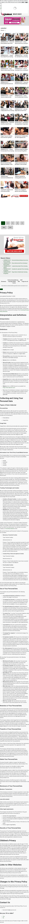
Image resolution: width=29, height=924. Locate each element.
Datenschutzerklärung (13, 280)
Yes (4, 916)
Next (4, 227)
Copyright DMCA (12, 281)
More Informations (20, 5)
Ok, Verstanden (10, 5)
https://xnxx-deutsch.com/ (9, 387)
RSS (19, 281)
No (3, 917)
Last (10, 227)
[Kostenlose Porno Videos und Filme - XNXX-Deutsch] (11, 13)
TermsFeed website (9, 528)
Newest (2, 30)
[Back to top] (26, 921)
